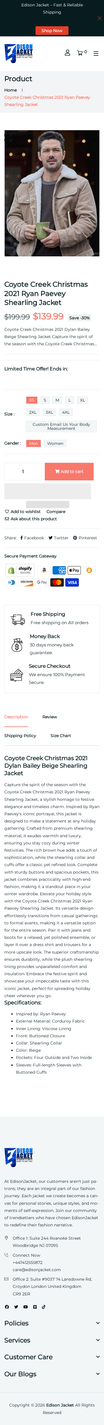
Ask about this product (33, 518)
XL (82, 400)
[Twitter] (16, 1307)
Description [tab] (16, 716)
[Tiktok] (43, 1307)
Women (55, 443)
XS (31, 400)
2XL (32, 412)
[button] (47, 492)
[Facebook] (7, 1307)
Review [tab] (49, 716)
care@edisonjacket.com (37, 1269)
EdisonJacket (85, 1217)
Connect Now (26, 1255)
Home (10, 90)
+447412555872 (27, 1262)
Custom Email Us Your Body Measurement (61, 426)
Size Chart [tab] (61, 735)
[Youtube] (26, 1307)
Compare (56, 511)
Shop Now (52, 30)
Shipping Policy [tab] (20, 735)
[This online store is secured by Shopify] (20, 569)
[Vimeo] (35, 1307)
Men (33, 443)
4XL (66, 412)
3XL (49, 412)
